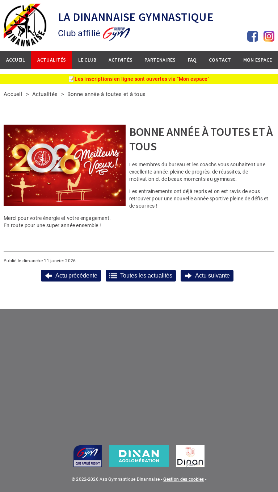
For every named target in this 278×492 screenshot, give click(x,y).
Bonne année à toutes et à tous (107, 94)
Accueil (13, 94)
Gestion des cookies (183, 479)
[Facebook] (252, 36)
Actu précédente (76, 275)
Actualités (45, 94)
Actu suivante (212, 275)
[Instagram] (269, 36)
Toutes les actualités (146, 275)
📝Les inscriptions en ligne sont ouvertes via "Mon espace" (139, 79)
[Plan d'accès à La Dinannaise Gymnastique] (139, 372)
